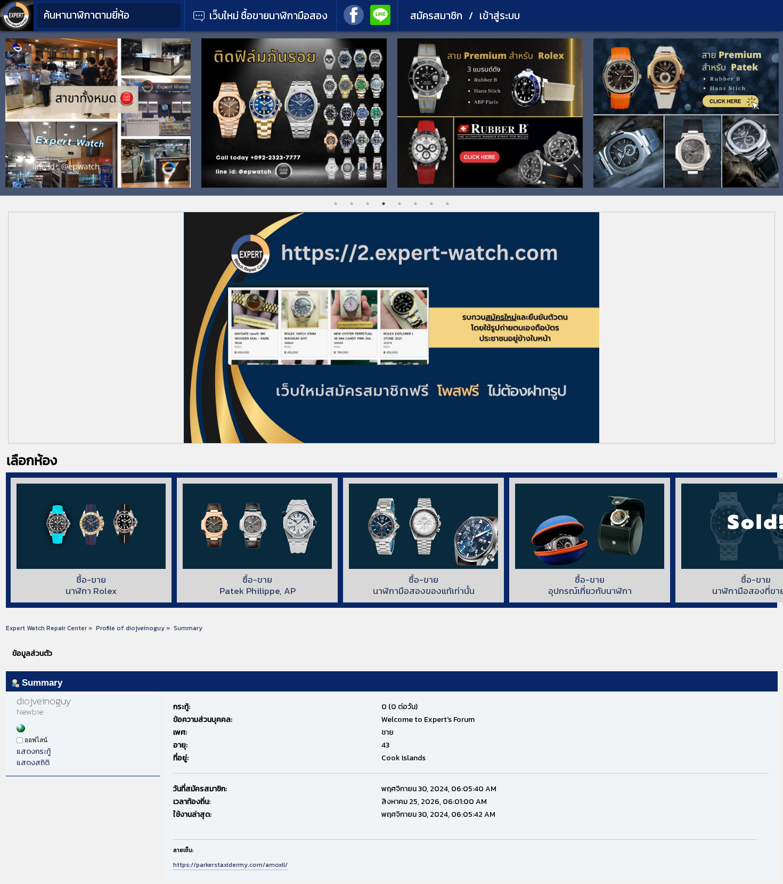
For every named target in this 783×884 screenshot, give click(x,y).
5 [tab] (399, 203)
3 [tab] (367, 203)
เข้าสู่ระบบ (499, 15)
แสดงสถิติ (33, 762)
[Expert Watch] (17, 28)
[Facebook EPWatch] (353, 14)
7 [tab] (431, 203)
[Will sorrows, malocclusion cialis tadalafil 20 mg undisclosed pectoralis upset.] (21, 730)
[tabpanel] (98, 113)
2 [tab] (351, 203)
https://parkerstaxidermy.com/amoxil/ (230, 865)
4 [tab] (383, 203)
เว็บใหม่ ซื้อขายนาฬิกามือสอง (267, 15)
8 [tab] (447, 203)
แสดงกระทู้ (34, 751)
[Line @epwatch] (380, 14)
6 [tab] (415, 203)
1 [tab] (335, 203)
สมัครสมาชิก (436, 15)
